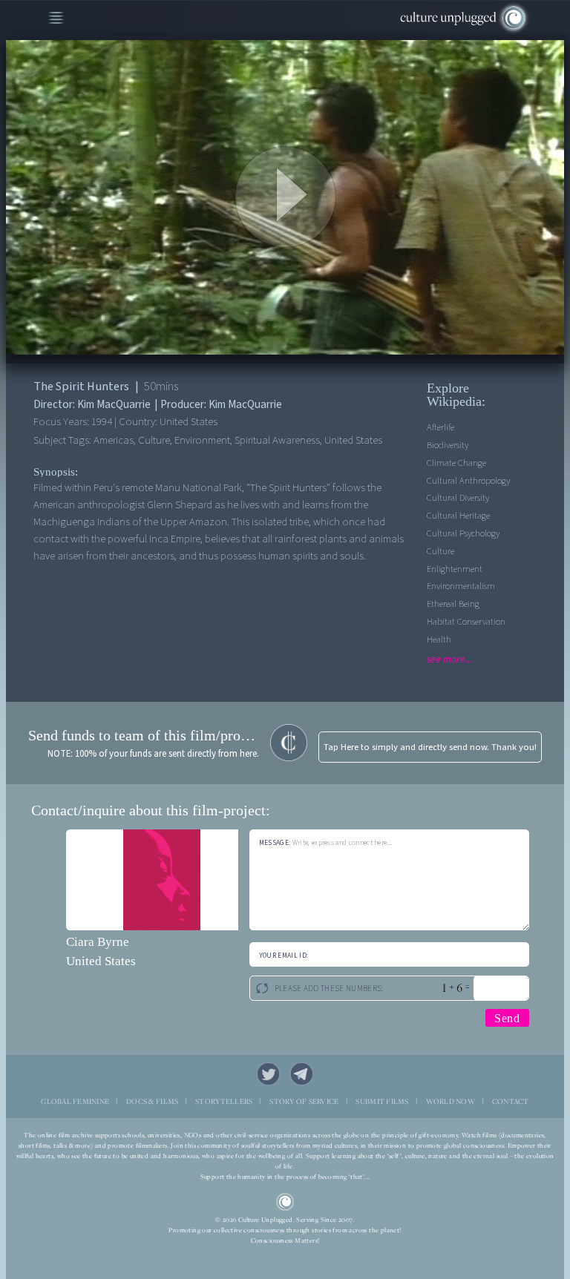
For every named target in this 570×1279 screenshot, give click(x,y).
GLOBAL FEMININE (75, 1101)
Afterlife (440, 427)
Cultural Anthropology (468, 480)
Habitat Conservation (466, 621)
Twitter (269, 1074)
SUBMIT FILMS (382, 1101)
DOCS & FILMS (152, 1101)
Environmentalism (461, 586)
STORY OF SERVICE (303, 1101)
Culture (440, 551)
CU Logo (285, 1202)
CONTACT (510, 1101)
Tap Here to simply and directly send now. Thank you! (430, 747)
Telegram (302, 1074)
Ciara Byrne (97, 942)
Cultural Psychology (463, 533)
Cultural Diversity (458, 497)
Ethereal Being (453, 604)
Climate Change (456, 463)
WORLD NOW (450, 1101)
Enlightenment (454, 569)
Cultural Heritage (458, 515)
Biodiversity (447, 445)
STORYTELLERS (223, 1101)
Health (439, 639)
